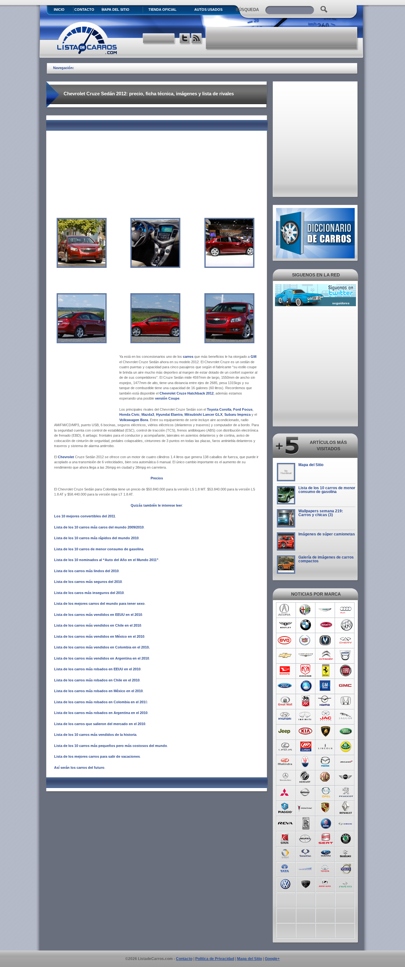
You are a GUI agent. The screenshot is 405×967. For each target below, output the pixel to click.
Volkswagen (285, 883)
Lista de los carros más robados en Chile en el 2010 (97, 680)
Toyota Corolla (219, 409)
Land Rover (346, 731)
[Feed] (197, 39)
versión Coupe (167, 398)
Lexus (285, 746)
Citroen (326, 655)
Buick (346, 625)
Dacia (346, 655)
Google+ (272, 959)
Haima (326, 701)
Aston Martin (326, 609)
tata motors (285, 868)
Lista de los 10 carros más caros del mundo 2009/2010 (99, 527)
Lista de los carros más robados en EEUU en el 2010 (97, 669)
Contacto (84, 9)
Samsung (346, 822)
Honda (346, 701)
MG (326, 777)
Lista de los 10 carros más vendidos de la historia (95, 734)
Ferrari (326, 670)
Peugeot (346, 792)
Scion (305, 837)
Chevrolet (66, 457)
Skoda (346, 837)
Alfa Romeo (305, 609)
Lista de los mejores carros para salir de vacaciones (97, 756)
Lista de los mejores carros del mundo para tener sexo (99, 603)
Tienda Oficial (162, 9)
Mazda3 (147, 414)
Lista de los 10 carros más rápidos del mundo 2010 (96, 538)
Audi (346, 609)
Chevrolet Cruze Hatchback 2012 (186, 393)
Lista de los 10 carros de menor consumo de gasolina (98, 549)
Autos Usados (208, 9)
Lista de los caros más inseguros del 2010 (89, 593)
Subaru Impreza (237, 414)
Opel (326, 792)
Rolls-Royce (305, 822)
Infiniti (305, 716)
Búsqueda (247, 9)
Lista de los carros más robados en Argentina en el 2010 (100, 713)
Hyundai (285, 716)
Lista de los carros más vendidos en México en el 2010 (99, 636)
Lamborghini (326, 731)
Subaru (326, 853)
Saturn (285, 837)
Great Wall (285, 701)
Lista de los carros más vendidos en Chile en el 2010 (97, 625)
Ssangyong (305, 853)
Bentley (285, 625)
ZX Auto (346, 883)
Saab (326, 822)
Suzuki (346, 853)
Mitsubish (285, 792)
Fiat (346, 670)
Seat (326, 837)
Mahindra (285, 761)
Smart (285, 853)
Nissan (305, 792)
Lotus (346, 746)
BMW (305, 625)
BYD (285, 640)
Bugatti (326, 625)
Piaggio (285, 807)
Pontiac (305, 807)
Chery (346, 640)
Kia (305, 731)
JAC (326, 716)
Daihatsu (285, 670)
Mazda (326, 761)
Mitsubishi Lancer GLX (203, 414)
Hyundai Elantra (169, 414)
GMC (346, 685)
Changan (326, 640)
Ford (285, 685)
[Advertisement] (282, 37)
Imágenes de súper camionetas (326, 534)
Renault (346, 807)
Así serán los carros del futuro (79, 767)
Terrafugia (305, 868)
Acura (285, 609)
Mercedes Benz (285, 777)
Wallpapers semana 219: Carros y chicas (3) (320, 513)
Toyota (326, 868)
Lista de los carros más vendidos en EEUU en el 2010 (98, 614)
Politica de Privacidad (214, 959)
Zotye (326, 883)
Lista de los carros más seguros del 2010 (88, 582)
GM (253, 356)
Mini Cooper (346, 777)
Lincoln (326, 746)
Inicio (59, 9)
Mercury (305, 777)
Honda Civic (129, 414)
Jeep (285, 731)
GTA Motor (305, 701)
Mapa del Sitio (310, 465)
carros (188, 356)
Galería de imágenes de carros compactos (326, 559)
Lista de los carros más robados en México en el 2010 (98, 691)
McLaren (346, 761)
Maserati (305, 761)
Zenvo (305, 883)
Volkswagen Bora (133, 420)
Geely (305, 685)
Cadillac (305, 640)
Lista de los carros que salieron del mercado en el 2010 (99, 724)
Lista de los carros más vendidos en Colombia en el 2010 (101, 647)
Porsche (326, 807)
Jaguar (346, 716)
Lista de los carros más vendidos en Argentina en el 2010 (101, 658)
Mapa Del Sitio (115, 9)
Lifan (305, 746)
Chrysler (305, 655)
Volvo (346, 868)
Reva (285, 822)
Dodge (305, 670)
